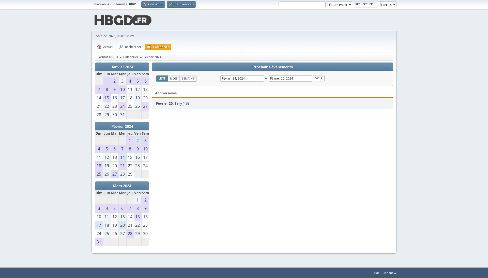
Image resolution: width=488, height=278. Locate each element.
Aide (376, 273)
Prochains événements (272, 67)
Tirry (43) (182, 103)
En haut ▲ (389, 273)
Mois (173, 78)
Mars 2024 (122, 186)
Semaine (188, 78)
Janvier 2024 (122, 67)
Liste (161, 78)
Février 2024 (122, 127)
